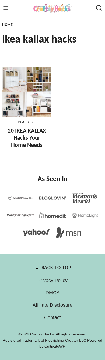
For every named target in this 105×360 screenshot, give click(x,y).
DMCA (53, 292)
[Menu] (6, 8)
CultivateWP (54, 346)
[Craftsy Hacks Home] (52, 8)
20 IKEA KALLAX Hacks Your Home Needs (27, 138)
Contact (52, 317)
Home (7, 25)
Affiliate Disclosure (52, 305)
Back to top (56, 268)
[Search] (99, 8)
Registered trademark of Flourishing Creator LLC (44, 340)
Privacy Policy (52, 280)
